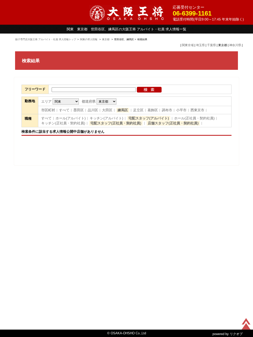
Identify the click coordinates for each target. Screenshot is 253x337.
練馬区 (123, 110)
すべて (64, 110)
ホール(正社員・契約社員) (194, 118)
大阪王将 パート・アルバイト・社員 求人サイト (126, 13)
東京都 (105, 39)
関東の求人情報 (89, 39)
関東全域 (188, 45)
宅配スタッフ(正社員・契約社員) (115, 123)
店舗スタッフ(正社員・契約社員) (173, 123)
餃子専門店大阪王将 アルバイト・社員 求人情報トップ (45, 39)
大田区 (107, 110)
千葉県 (211, 45)
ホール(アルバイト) (71, 118)
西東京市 (197, 110)
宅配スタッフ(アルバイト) (148, 118)
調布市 (167, 110)
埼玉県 (200, 45)
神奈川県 (235, 45)
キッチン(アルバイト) (106, 118)
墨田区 (78, 110)
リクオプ (236, 334)
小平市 (181, 110)
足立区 (138, 110)
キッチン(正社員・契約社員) (63, 123)
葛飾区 (153, 110)
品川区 (93, 110)
